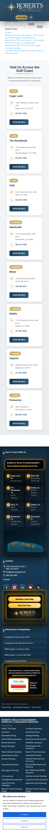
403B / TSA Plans (8, 728)
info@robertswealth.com (16, 572)
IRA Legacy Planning (10, 770)
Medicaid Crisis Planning (36, 783)
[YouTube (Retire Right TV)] (30, 587)
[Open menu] (31, 17)
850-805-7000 (21, 415)
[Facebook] (6, 587)
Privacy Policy (6, 707)
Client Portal (21, 17)
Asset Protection (33, 732)
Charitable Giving (8, 735)
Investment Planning (9, 764)
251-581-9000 (21, 331)
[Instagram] (14, 587)
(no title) (8, 32)
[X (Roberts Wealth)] (38, 587)
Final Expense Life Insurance (33, 747)
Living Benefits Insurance (12, 779)
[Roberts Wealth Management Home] (24, 7)
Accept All (24, 814)
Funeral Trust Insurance (35, 752)
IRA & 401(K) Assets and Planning (36, 765)
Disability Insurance (34, 742)
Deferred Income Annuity (36, 739)
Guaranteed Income (9, 755)
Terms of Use (36, 707)
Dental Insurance (8, 742)
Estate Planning (7, 746)
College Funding (32, 735)
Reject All (24, 827)
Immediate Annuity (33, 755)
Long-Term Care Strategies (8, 784)
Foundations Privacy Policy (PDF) (17, 637)
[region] (24, 812)
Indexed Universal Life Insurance (35, 760)
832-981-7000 (21, 113)
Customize (24, 821)
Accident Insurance (34, 728)
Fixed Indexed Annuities (11, 752)
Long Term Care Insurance (37, 779)
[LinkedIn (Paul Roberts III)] (22, 587)
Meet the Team (24, 605)
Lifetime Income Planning (36, 776)
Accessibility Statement (21, 707)
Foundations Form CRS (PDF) (15, 661)
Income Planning (8, 759)
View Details (19, 122)
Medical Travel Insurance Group (12, 790)
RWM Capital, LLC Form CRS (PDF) (18, 655)
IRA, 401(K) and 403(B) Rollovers (35, 771)
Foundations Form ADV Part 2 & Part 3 (19, 643)
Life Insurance (7, 776)
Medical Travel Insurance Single (36, 790)
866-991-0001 (11, 575)
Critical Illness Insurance (11, 739)
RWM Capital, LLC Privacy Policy (17, 649)
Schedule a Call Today (24, 599)
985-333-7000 (21, 244)
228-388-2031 (21, 286)
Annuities (5, 732)
